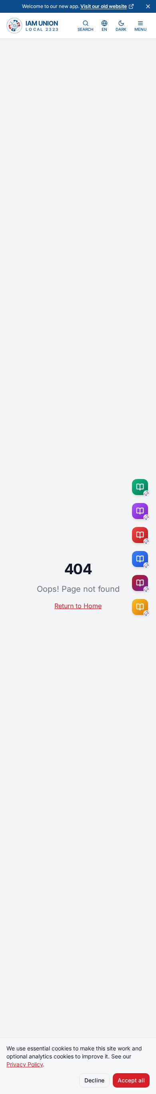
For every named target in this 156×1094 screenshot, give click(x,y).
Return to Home (78, 606)
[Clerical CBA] (141, 511)
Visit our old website (103, 6)
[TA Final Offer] (141, 487)
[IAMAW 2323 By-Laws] (141, 583)
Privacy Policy (24, 1064)
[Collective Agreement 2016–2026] (141, 535)
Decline (94, 1080)
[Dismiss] (148, 6)
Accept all (131, 1080)
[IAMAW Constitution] (141, 559)
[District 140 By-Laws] (141, 607)
